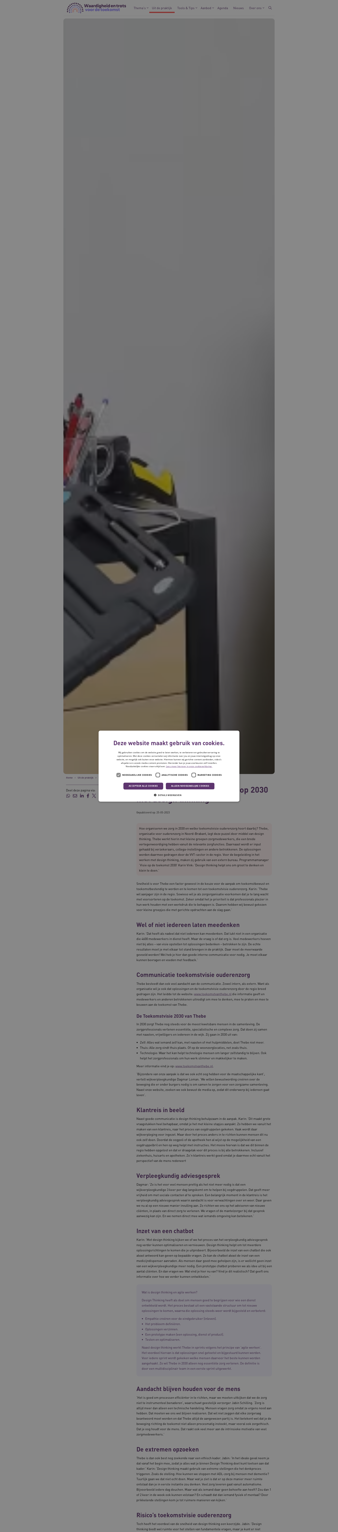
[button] (169, 795)
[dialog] (169, 766)
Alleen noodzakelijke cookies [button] (190, 785)
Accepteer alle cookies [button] (143, 785)
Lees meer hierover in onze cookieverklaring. (189, 766)
